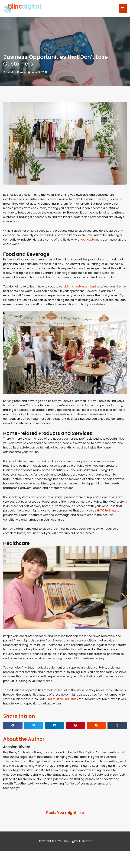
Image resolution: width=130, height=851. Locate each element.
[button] (13, 725)
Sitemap (86, 841)
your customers (91, 240)
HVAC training (106, 510)
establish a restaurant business (80, 286)
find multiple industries (62, 699)
